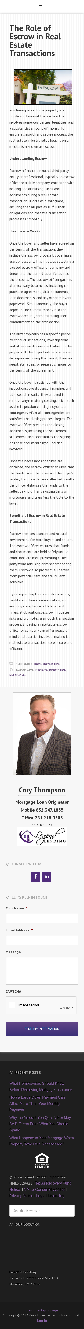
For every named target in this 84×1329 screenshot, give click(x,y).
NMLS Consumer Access (44, 1189)
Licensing (56, 1196)
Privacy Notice (21, 1196)
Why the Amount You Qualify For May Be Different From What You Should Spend (40, 1124)
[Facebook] (35, 877)
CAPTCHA (13, 991)
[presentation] (41, 1005)
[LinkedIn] (46, 877)
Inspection (57, 670)
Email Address (19, 930)
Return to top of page (42, 1310)
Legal (41, 1196)
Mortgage (17, 675)
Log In (42, 1320)
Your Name (17, 908)
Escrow (41, 670)
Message (13, 952)
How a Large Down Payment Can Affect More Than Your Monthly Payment (37, 1103)
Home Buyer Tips (47, 664)
